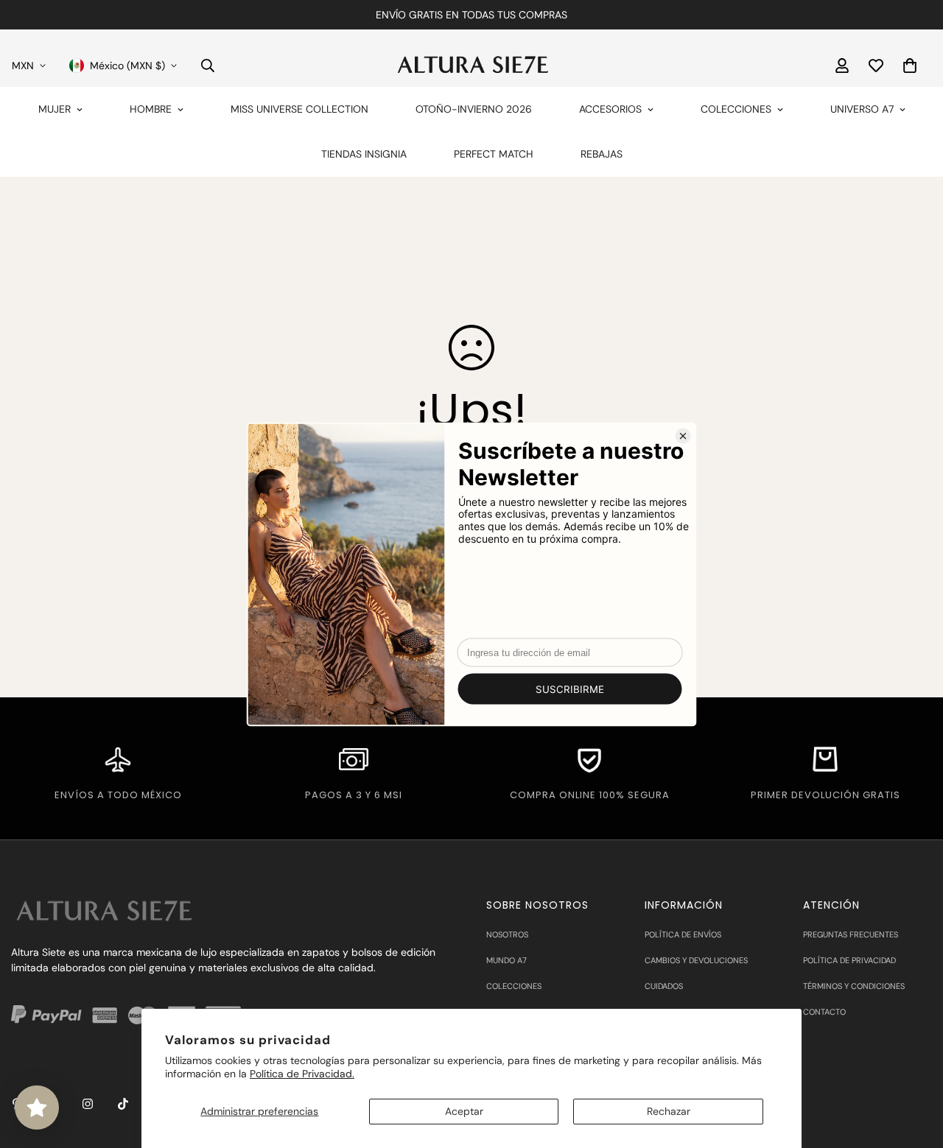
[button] (910, 65)
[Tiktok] (123, 1104)
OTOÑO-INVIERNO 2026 (474, 109)
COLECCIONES (736, 109)
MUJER (54, 109)
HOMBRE (151, 109)
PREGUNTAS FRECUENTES (850, 934)
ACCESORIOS (610, 109)
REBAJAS (602, 154)
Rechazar (668, 1111)
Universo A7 (862, 109)
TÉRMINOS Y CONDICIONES (854, 986)
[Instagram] (88, 1104)
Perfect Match (493, 154)
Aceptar (464, 1111)
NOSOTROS (507, 934)
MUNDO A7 (506, 960)
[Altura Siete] (472, 65)
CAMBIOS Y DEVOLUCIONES (696, 960)
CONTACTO (824, 1012)
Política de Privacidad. (302, 1073)
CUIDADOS (664, 986)
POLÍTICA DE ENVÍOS (683, 934)
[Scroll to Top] (914, 1068)
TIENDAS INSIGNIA (364, 154)
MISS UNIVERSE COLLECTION (299, 109)
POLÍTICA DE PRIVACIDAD (849, 960)
